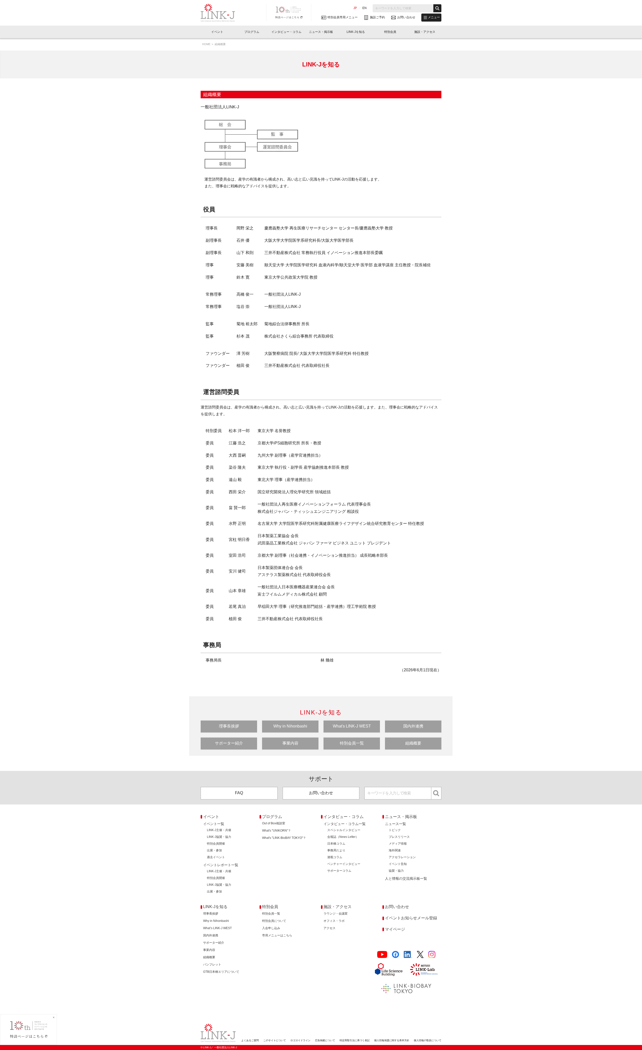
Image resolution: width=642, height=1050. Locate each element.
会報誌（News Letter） (343, 837)
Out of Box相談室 (273, 823)
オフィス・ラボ (334, 921)
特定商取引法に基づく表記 (355, 1040)
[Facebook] (395, 954)
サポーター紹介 (229, 743)
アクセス (330, 928)
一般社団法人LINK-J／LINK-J (222, 13)
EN (364, 8)
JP (355, 8)
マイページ (395, 929)
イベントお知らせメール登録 (411, 918)
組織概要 (413, 743)
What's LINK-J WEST (352, 726)
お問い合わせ (321, 793)
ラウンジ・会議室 (336, 913)
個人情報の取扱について (427, 1040)
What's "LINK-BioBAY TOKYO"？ (284, 838)
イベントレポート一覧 (220, 865)
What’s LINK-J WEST (217, 928)
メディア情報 (398, 843)
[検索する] (437, 8)
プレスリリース (399, 837)
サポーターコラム (339, 870)
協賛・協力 (396, 870)
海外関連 (395, 850)
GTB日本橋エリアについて (221, 972)
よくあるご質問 (250, 1040)
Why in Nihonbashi (290, 726)
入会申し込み (271, 928)
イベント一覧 (213, 824)
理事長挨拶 (229, 726)
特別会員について (274, 921)
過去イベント (216, 857)
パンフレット (212, 964)
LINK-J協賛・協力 (219, 837)
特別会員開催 (216, 843)
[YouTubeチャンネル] (382, 954)
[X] (420, 954)
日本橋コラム (336, 843)
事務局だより (336, 850)
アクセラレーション (402, 857)
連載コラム (334, 857)
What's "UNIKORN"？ (276, 830)
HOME (206, 44)
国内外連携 (413, 726)
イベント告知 (398, 864)
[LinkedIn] (408, 954)
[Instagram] (431, 954)
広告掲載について (325, 1040)
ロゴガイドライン (300, 1040)
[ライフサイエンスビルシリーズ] (389, 969)
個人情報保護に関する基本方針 (391, 1040)
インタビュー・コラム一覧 (345, 824)
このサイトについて (274, 1040)
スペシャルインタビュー (343, 830)
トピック (395, 830)
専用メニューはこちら (277, 935)
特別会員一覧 (352, 743)
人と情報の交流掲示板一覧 (406, 878)
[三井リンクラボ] (424, 969)
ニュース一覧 (395, 824)
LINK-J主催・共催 (219, 830)
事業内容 (290, 743)
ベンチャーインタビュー (343, 864)
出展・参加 (214, 850)
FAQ (239, 793)
